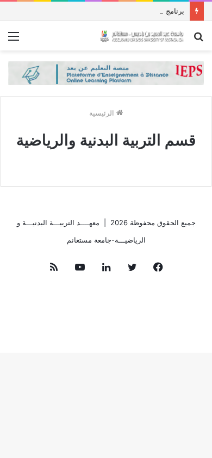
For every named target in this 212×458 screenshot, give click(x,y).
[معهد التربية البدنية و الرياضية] (141, 36)
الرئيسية (102, 113)
